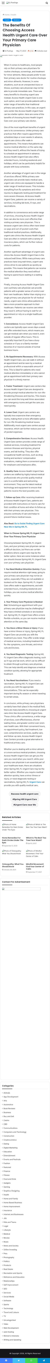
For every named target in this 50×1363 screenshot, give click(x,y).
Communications (10, 1128)
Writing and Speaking (12, 1340)
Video (6, 1324)
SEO (5, 1289)
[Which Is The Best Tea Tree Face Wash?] (37, 829)
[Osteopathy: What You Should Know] (13, 856)
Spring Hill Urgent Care (25, 799)
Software (7, 1301)
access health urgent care (25, 794)
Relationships (9, 1281)
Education (8, 1152)
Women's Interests (11, 1336)
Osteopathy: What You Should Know (12, 865)
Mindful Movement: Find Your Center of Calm (35, 866)
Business (7, 1112)
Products (7, 1265)
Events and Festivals (12, 1159)
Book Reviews (9, 1108)
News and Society (11, 1246)
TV (5, 1316)
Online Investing (10, 1250)
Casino (6, 1120)
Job (5, 1218)
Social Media (9, 1297)
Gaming (7, 1187)
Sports (6, 1304)
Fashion (7, 1163)
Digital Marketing (10, 1148)
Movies (6, 1238)
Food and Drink (10, 1179)
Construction (9, 1136)
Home (6, 15)
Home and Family (11, 1199)
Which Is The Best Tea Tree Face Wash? (36, 839)
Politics (6, 1261)
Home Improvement (12, 1206)
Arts (5, 1101)
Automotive (8, 1105)
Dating (6, 1144)
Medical (16, 20)
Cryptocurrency (10, 1140)
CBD (5, 1124)
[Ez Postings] (12, 3)
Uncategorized (10, 1320)
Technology (8, 1308)
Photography (9, 1257)
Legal (6, 1226)
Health (13, 15)
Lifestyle (7, 1230)
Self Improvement (11, 1285)
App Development (11, 1097)
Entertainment (9, 1156)
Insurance (8, 1210)
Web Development (11, 1328)
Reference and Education (14, 1277)
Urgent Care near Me (25, 804)
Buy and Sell (9, 1116)
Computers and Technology (15, 1132)
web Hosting (9, 1332)
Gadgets (7, 1183)
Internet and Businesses (13, 1214)
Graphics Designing (11, 1191)
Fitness (6, 1175)
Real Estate (8, 1269)
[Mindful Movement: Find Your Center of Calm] (37, 856)
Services (7, 1293)
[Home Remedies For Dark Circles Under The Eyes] (13, 829)
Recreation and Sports (13, 1273)
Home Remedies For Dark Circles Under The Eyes (12, 840)
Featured (7, 1167)
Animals (7, 1093)
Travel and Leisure (11, 1312)
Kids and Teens (10, 1222)
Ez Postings (9, 51)
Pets (5, 1254)
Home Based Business (13, 1203)
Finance (7, 1171)
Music (6, 1242)
